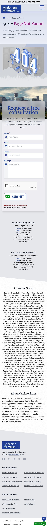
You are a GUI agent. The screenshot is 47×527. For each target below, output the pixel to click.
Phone (7, 152)
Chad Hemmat (29, 500)
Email (6, 143)
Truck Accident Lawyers (10, 477)
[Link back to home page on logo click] (11, 9)
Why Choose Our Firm (9, 504)
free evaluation (14, 454)
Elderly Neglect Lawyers (32, 481)
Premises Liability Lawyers (33, 477)
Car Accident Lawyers (9, 473)
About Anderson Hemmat (10, 500)
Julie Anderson (29, 504)
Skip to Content (10, 513)
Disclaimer (6, 524)
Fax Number (5, 104)
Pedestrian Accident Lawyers (34, 473)
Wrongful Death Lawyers (10, 486)
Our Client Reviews (8, 508)
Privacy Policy (17, 524)
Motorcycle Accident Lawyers (12, 481)
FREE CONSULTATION (16, 2)
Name (7, 133)
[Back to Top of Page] (44, 519)
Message (8, 161)
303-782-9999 (34, 2)
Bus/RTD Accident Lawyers (33, 486)
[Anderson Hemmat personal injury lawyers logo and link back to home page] (11, 445)
